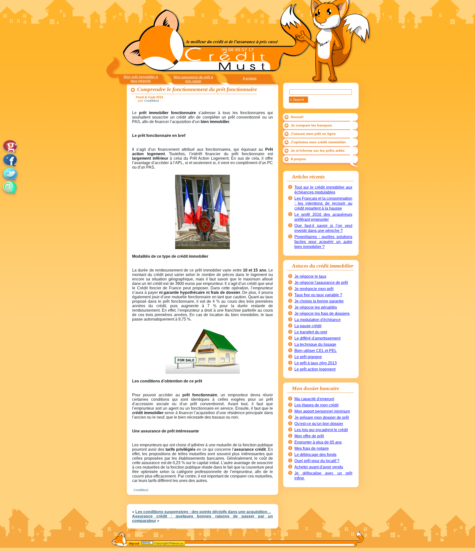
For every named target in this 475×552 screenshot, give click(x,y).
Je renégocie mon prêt (313, 289)
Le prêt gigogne (308, 357)
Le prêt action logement (314, 369)
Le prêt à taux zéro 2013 (315, 363)
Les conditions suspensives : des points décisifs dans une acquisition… (203, 512)
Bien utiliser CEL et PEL (315, 351)
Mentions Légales (138, 530)
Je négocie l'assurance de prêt (321, 282)
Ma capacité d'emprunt (314, 399)
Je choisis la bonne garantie (319, 301)
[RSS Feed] (131, 544)
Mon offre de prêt (309, 436)
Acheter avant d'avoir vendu (318, 467)
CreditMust (141, 490)
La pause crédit (307, 326)
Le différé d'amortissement (317, 338)
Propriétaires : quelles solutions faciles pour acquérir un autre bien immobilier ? (323, 242)
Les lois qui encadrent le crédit (321, 430)
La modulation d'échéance (317, 320)
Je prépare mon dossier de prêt (321, 417)
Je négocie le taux (310, 276)
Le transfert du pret (310, 332)
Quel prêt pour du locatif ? (316, 461)
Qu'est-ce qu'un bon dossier (318, 424)
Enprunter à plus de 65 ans (318, 442)
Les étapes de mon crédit (316, 405)
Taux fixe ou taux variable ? (318, 295)
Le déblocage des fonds (315, 454)
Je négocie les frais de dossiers (322, 313)
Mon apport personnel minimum (322, 411)
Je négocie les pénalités (315, 307)
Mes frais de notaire (311, 448)
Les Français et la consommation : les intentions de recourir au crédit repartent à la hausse (323, 203)
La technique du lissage (315, 344)
